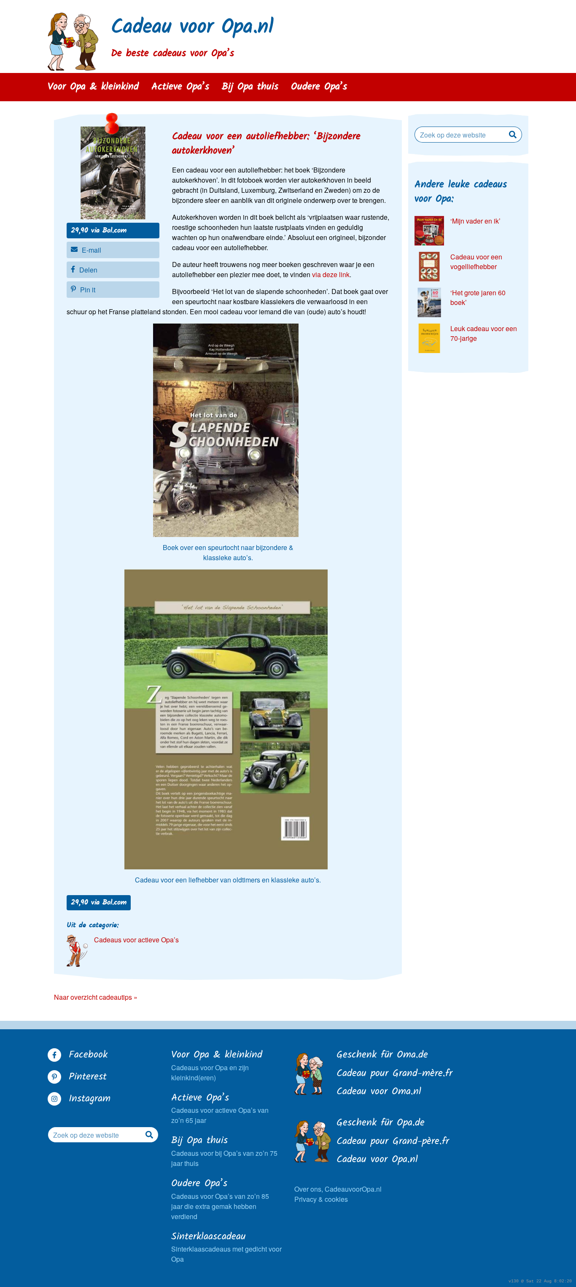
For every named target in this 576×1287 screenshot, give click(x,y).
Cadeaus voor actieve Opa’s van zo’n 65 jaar (220, 1108)
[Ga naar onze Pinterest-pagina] (54, 1077)
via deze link (331, 274)
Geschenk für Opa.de (380, 1123)
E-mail (91, 250)
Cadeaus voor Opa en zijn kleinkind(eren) (216, 1065)
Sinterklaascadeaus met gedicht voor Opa (226, 1247)
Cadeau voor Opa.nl (192, 27)
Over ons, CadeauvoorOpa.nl (338, 1189)
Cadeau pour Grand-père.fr (392, 1142)
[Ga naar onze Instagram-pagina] (54, 1099)
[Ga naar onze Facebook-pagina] (54, 1055)
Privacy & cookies (321, 1199)
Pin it (87, 289)
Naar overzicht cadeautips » (95, 997)
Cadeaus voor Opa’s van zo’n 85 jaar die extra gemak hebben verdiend (220, 1199)
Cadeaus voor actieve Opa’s (136, 939)
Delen (88, 270)
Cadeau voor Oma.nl (378, 1092)
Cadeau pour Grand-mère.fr (394, 1074)
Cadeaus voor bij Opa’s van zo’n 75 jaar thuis (224, 1151)
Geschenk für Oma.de (382, 1055)
